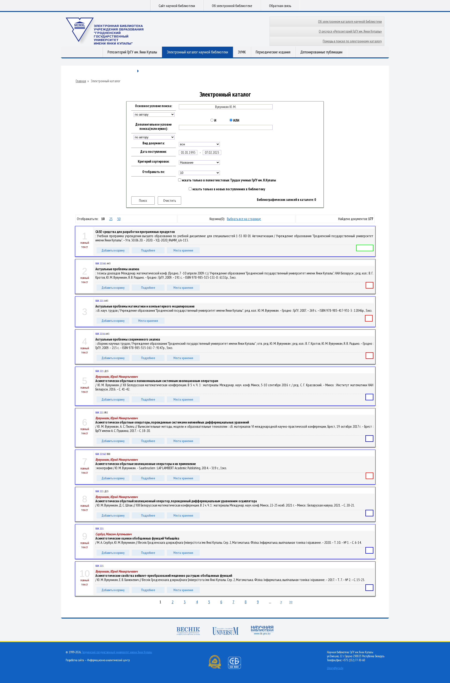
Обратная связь (280, 5)
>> (290, 601)
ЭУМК (242, 52)
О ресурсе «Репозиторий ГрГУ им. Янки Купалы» (350, 31)
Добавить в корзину (112, 250)
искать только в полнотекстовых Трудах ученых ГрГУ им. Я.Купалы (228, 180)
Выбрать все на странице (244, 219)
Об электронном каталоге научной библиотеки (350, 21)
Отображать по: (153, 172)
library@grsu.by (335, 668)
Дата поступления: (153, 152)
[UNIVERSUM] (225, 631)
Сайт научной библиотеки (177, 5)
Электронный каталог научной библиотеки (197, 52)
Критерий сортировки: (153, 161)
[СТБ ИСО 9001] (237, 668)
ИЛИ (235, 120)
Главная (81, 81)
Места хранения (183, 250)
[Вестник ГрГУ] (188, 631)
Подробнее (148, 250)
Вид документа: (153, 143)
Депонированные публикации (321, 52)
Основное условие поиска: (153, 106)
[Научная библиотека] (262, 631)
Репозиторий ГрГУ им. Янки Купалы (132, 52)
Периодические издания (273, 52)
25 (110, 219)
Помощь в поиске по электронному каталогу (352, 41)
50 (118, 219)
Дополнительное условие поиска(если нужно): (153, 126)
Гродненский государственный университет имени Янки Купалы (117, 652)
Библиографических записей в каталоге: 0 (286, 200)
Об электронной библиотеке (232, 5)
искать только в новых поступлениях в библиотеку (228, 189)
